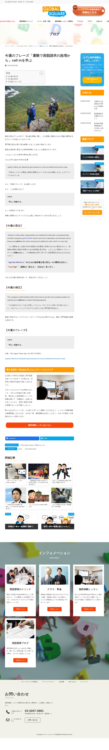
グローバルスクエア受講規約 (29, 681)
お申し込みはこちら (92, 80)
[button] (20, 609)
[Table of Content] (41, 73)
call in (20, 449)
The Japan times (30, 449)
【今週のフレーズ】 (15, 81)
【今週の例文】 (13, 79)
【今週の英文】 (13, 76)
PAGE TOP (104, 725)
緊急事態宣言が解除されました (98, 116)
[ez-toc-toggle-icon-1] (40, 73)
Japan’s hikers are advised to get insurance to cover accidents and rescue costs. (35, 359)
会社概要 (61, 681)
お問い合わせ (72, 681)
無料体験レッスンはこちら (39, 425)
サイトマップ (84, 681)
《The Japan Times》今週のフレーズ (32, 445)
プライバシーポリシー (48, 681)
